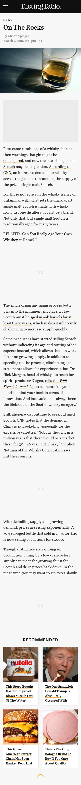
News (7, 19)
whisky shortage (60, 148)
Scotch (9, 166)
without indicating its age (24, 344)
